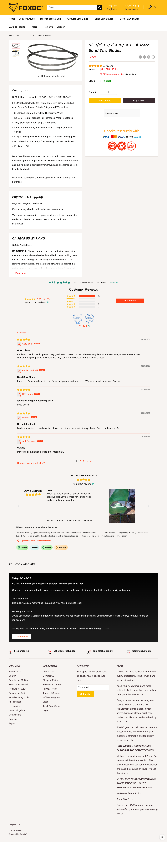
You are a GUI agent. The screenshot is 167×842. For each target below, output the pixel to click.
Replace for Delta (17, 693)
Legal (45, 710)
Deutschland (15, 714)
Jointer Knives (27, 19)
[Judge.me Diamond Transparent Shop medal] (89, 318)
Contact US (48, 676)
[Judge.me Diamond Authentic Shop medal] (77, 318)
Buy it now (138, 100)
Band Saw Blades (104, 19)
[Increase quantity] (114, 92)
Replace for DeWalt (18, 684)
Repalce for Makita (18, 680)
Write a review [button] (130, 301)
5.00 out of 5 (43, 299)
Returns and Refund (53, 684)
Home (12, 19)
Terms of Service (51, 693)
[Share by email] (153, 57)
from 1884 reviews (82, 484)
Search (12, 676)
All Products (15, 701)
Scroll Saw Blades (130, 19)
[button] (96, 66)
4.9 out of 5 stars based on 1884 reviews (90, 282)
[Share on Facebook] (140, 57)
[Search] (99, 7)
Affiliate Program (51, 697)
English (13, 824)
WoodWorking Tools (19, 697)
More (34, 27)
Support (61, 27)
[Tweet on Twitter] (148, 57)
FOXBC (92, 57)
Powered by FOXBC (18, 834)
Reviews (48, 27)
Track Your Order (51, 706)
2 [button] (80, 461)
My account (131, 9)
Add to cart (105, 100)
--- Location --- (16, 706)
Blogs (45, 701)
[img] (23, 339)
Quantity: (93, 92)
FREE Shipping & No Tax (112, 74)
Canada (13, 719)
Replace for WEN (17, 689)
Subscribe (85, 694)
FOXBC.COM (15, 671)
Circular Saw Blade (77, 19)
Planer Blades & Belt (50, 19)
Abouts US (48, 671)
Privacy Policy (50, 689)
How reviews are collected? (31, 463)
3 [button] (83, 461)
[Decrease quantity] (102, 92)
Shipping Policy (50, 680)
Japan (12, 723)
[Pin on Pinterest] (144, 57)
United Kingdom (17, 710)
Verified (83, 326)
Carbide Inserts (17, 27)
